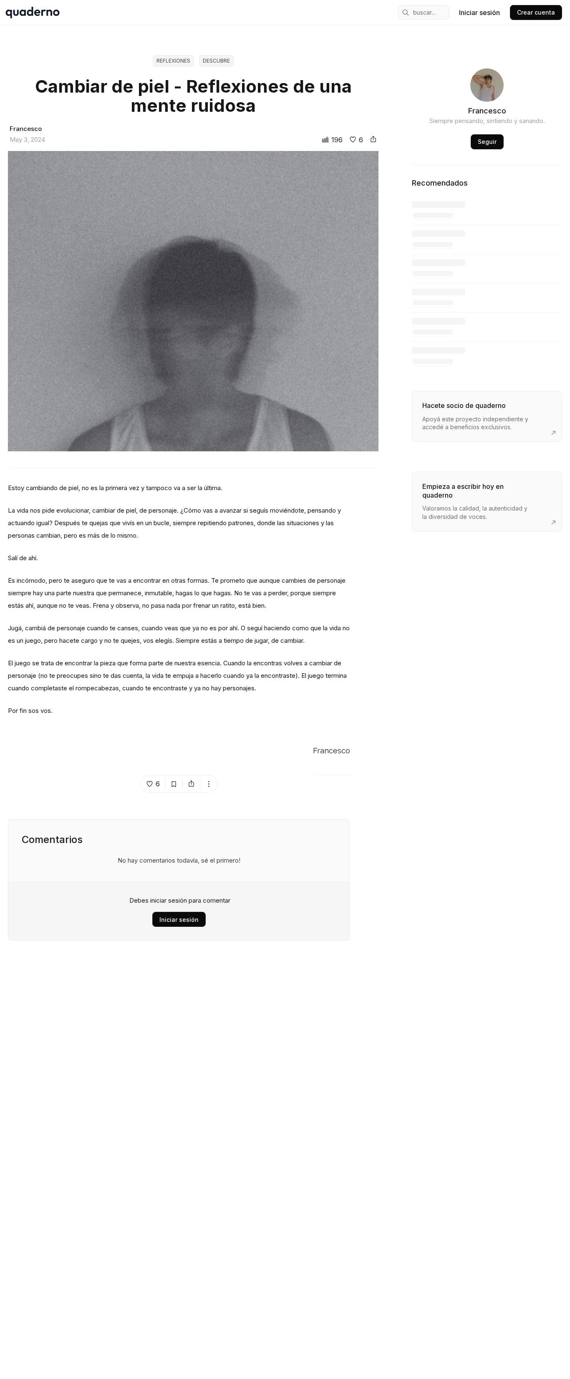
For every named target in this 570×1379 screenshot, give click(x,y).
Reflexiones (173, 61)
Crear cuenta (536, 12)
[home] (32, 12)
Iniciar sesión (479, 12)
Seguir (487, 141)
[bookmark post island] (174, 784)
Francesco (331, 751)
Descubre (216, 61)
